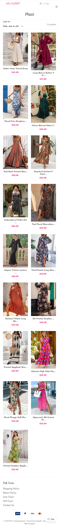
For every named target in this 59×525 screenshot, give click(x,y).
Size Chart (8, 497)
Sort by (6, 22)
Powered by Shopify (34, 521)
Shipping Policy (11, 488)
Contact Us (8, 505)
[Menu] (56, 6)
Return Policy (9, 493)
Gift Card (8, 501)
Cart (48, 3)
